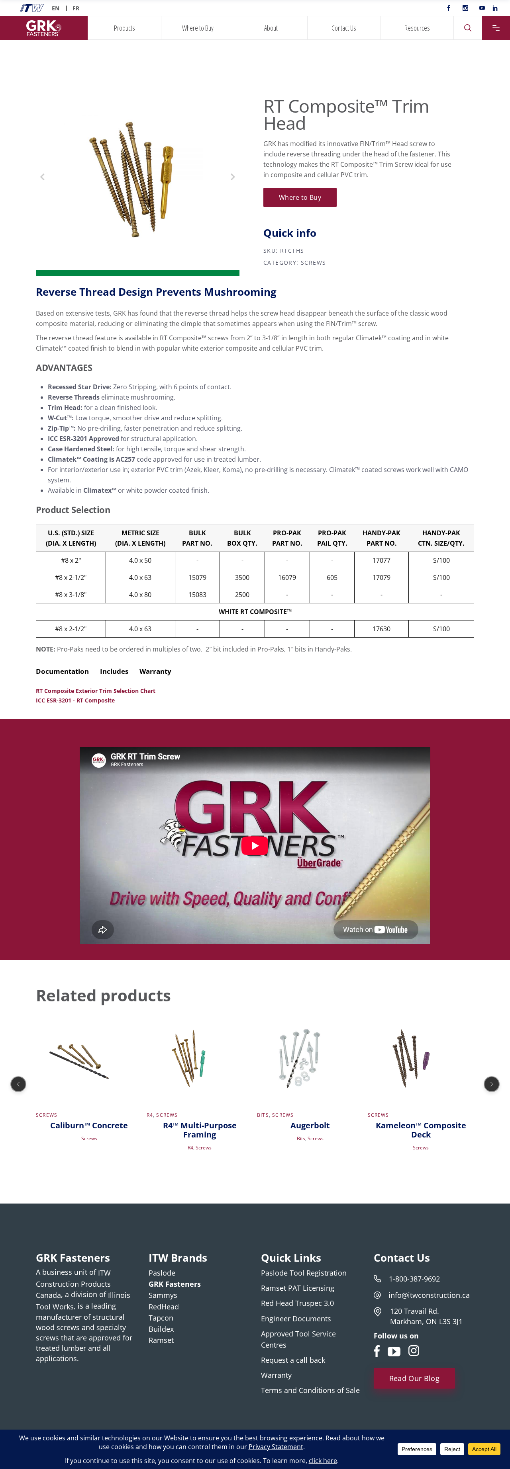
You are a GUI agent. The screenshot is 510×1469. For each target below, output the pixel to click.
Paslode (162, 1273)
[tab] (67, 671)
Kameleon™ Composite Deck (421, 1130)
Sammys (163, 1295)
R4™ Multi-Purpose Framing (200, 1130)
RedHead (164, 1306)
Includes (114, 671)
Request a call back (293, 1360)
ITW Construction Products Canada (73, 1284)
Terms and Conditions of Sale (310, 1390)
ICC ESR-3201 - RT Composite (75, 700)
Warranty (155, 671)
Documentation (62, 671)
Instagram (414, 1350)
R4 (150, 1115)
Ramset (161, 1340)
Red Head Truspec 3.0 (297, 1303)
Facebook (378, 1350)
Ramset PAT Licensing (297, 1288)
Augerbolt (310, 1125)
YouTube (394, 1350)
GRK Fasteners (175, 1284)
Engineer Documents (296, 1318)
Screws (313, 262)
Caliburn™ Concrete (89, 1125)
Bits (263, 1115)
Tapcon (161, 1318)
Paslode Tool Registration (304, 1273)
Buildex (161, 1329)
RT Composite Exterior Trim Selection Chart (95, 691)
